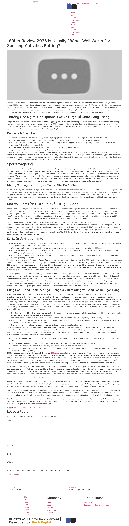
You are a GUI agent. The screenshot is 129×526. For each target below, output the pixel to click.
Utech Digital (41, 522)
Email (9, 454)
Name (10, 446)
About (73, 15)
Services (74, 18)
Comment (11, 420)
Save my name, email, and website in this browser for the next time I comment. (39, 470)
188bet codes (18, 408)
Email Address (71, 487)
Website (10, 462)
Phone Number (14, 487)
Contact (74, 22)
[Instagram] (74, 6)
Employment (75, 20)
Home (73, 13)
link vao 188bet (35, 408)
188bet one (54, 353)
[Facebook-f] (69, 6)
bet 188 (26, 408)
